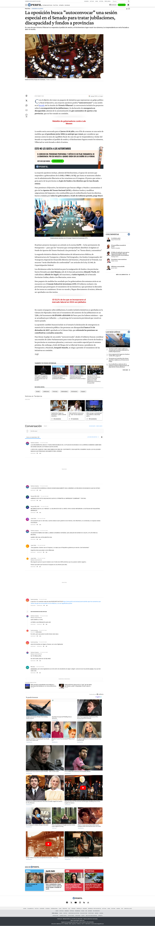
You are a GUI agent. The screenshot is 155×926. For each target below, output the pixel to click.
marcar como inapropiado (99, 454)
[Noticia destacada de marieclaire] (54, 871)
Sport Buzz (91, 913)
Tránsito (100, 915)
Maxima (101, 913)
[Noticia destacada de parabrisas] (94, 871)
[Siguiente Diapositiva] (102, 412)
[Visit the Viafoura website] (100, 694)
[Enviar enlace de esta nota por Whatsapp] (26, 105)
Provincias (55, 391)
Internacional (54, 908)
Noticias (92, 1)
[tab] (33, 437)
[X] (71, 903)
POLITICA (27, 8)
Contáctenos (71, 915)
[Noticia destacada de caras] (74, 871)
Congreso (83, 391)
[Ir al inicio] (35, 4)
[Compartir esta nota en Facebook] (26, 95)
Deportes (65, 908)
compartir (93, 453)
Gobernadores (64, 391)
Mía (86, 910)
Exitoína (101, 1)
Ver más (125, 370)
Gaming (118, 908)
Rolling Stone (83, 913)
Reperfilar (79, 908)
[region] (64, 560)
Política (55, 5)
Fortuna (72, 910)
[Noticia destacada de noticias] (34, 871)
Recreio (96, 913)
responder (33, 453)
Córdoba (73, 908)
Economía (42, 908)
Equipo (83, 915)
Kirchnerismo (74, 391)
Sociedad (67, 5)
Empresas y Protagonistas (94, 908)
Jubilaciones (46, 391)
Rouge (82, 910)
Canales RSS (55, 915)
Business (86, 1)
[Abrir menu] (26, 5)
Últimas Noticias (47, 5)
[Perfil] (35, 867)
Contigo (65, 913)
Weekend (67, 910)
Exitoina (113, 908)
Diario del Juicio (128, 908)
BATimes (90, 910)
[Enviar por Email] (26, 110)
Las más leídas (113, 332)
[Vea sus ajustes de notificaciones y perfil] (128, 4)
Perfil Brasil (108, 1)
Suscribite (121, 5)
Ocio (69, 908)
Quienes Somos (63, 915)
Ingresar (113, 4)
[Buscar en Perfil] (128, 1)
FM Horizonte (96, 910)
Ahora (24, 908)
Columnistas (112, 234)
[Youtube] (76, 903)
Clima (60, 908)
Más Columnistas (122, 274)
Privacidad (77, 915)
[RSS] (84, 903)
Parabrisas (77, 910)
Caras (96, 1)
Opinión (61, 5)
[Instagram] (80, 903)
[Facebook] (67, 903)
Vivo (122, 908)
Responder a (36, 631)
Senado (42, 105)
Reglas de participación (91, 915)
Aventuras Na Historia (73, 913)
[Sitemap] (88, 902)
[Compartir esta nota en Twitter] (26, 100)
